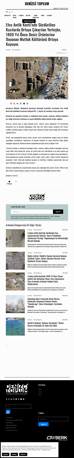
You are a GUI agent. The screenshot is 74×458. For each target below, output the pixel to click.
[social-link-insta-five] (23, 399)
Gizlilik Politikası (9, 422)
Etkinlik (21, 15)
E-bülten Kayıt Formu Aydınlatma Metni (14, 420)
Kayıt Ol (58, 212)
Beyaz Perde (14, 16)
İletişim (39, 389)
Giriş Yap (40, 392)
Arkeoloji (7, 15)
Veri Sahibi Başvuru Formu (11, 430)
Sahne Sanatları (36, 16)
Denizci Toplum (37, 3)
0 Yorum (9, 184)
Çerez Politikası (9, 417)
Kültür (28, 15)
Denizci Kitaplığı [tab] (29, 21)
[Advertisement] (37, 359)
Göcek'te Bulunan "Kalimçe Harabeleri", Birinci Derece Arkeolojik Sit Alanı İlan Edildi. (46, 324)
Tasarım (49, 15)
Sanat (42, 15)
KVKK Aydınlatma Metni (11, 427)
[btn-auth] (10, 12)
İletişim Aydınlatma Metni (11, 425)
